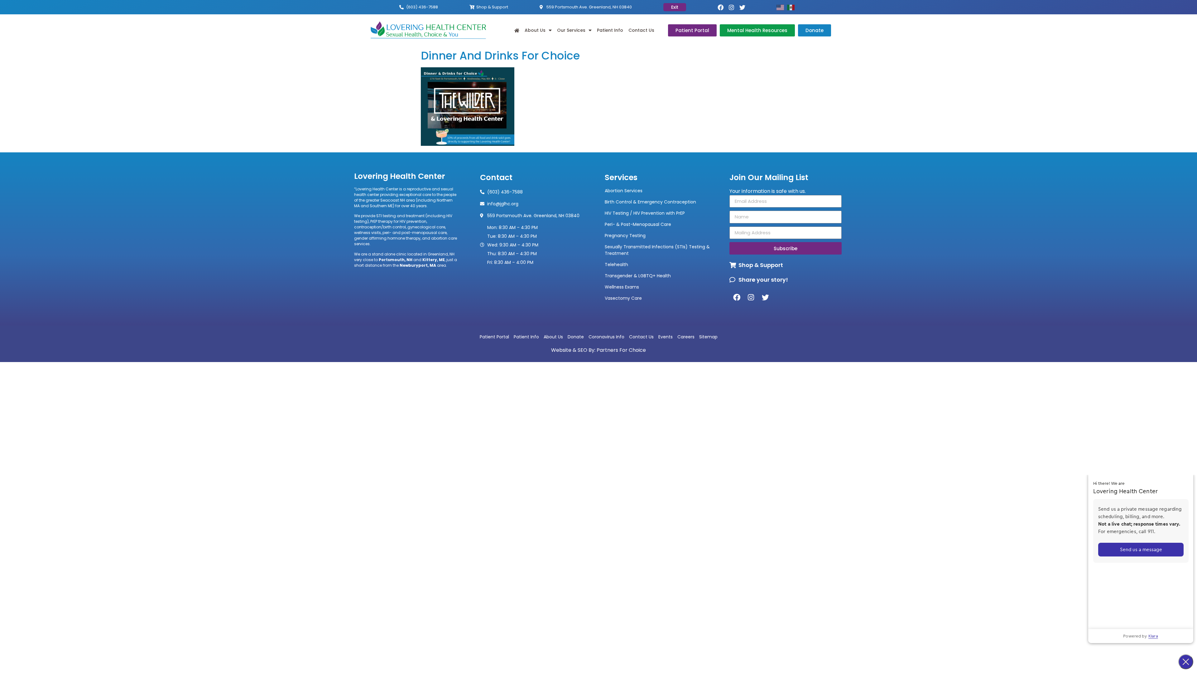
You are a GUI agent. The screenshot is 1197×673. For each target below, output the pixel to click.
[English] (781, 7)
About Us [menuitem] (535, 30)
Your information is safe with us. (767, 191)
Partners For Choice (621, 350)
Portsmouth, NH (395, 259)
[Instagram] (731, 7)
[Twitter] (742, 7)
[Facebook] (720, 7)
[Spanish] (792, 7)
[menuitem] (516, 30)
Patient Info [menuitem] (610, 30)
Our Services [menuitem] (571, 30)
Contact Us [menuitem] (641, 30)
